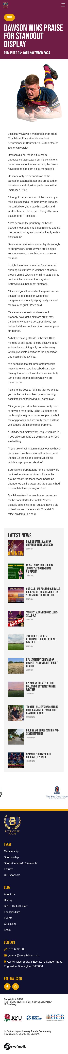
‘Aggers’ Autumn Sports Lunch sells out (42, 613)
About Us (9, 894)
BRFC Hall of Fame (15, 906)
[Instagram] (15, 986)
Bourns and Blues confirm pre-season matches (42, 732)
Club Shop (10, 924)
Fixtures (8, 869)
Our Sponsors (12, 875)
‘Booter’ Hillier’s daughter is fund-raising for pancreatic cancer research (42, 710)
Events (8, 918)
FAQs (7, 930)
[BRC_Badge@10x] (5, 5)
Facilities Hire (12, 912)
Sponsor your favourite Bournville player (38, 755)
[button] (63, 5)
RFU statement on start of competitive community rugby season (42, 663)
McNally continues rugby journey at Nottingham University (39, 568)
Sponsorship (11, 857)
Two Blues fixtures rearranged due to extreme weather (41, 639)
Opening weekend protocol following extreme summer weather (41, 686)
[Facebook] (7, 986)
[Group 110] (34, 1046)
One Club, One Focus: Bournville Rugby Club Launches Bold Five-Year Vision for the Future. (43, 592)
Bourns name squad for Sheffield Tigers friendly (39, 543)
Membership (11, 851)
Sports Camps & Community (20, 863)
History (8, 900)
